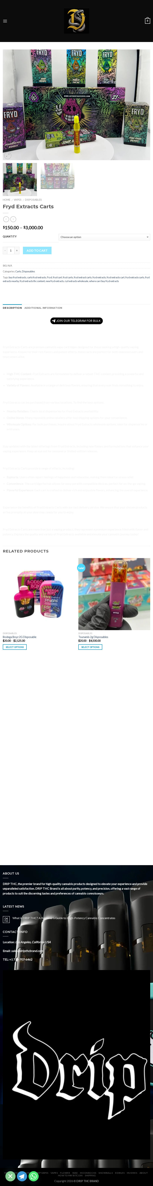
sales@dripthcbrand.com (27, 950)
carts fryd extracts (36, 277)
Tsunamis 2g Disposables (93, 637)
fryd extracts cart (115, 277)
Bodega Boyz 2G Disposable (19, 637)
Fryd (49, 277)
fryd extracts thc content (32, 281)
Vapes (17, 199)
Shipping (90, 1175)
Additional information (43, 307)
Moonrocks (88, 1172)
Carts (18, 271)
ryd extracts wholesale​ (76, 281)
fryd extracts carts (134, 277)
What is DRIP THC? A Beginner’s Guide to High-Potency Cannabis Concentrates (64, 918)
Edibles (119, 1172)
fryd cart (57, 277)
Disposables (33, 199)
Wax (75, 1172)
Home (6, 199)
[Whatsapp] (34, 1176)
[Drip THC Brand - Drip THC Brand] (76, 21)
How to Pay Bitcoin (70, 1175)
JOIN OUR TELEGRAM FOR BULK (78, 321)
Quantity (10, 236)
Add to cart (37, 250)
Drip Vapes (41, 1172)
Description (12, 307)
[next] (142, 105)
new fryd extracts (55, 281)
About (144, 1172)
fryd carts (68, 277)
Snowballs (106, 1172)
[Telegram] (22, 1176)
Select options (15, 647)
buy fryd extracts (17, 277)
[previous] (10, 105)
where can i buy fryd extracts (104, 281)
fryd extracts (99, 277)
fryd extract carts (83, 277)
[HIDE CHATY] (10, 1176)
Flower (65, 1172)
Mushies (132, 1172)
